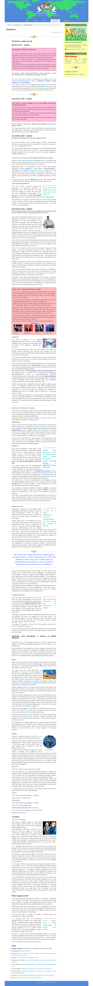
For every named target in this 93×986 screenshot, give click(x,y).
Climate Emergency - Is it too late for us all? (76, 62)
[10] (49, 490)
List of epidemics (25, 951)
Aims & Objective (80, 74)
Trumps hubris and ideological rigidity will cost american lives (35, 975)
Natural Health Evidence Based (75, 49)
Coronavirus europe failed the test (27, 957)
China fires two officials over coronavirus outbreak (36, 969)
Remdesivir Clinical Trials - (26, 978)
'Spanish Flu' (37, 345)
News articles (17, 25)
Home (9, 25)
